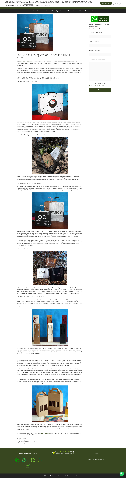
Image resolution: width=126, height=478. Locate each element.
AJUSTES (47, 5)
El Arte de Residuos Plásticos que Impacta (27, 441)
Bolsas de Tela (44, 11)
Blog (96, 453)
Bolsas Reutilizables (84, 11)
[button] (122, 474)
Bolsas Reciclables (71, 11)
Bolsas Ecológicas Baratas (57, 11)
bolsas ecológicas (22, 438)
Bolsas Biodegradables (23, 443)
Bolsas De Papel (33, 11)
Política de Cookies (28, 4)
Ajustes (116, 3)
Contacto (94, 11)
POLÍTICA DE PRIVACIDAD (96, 85)
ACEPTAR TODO (106, 3)
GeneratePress (80, 475)
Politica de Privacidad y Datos (96, 459)
